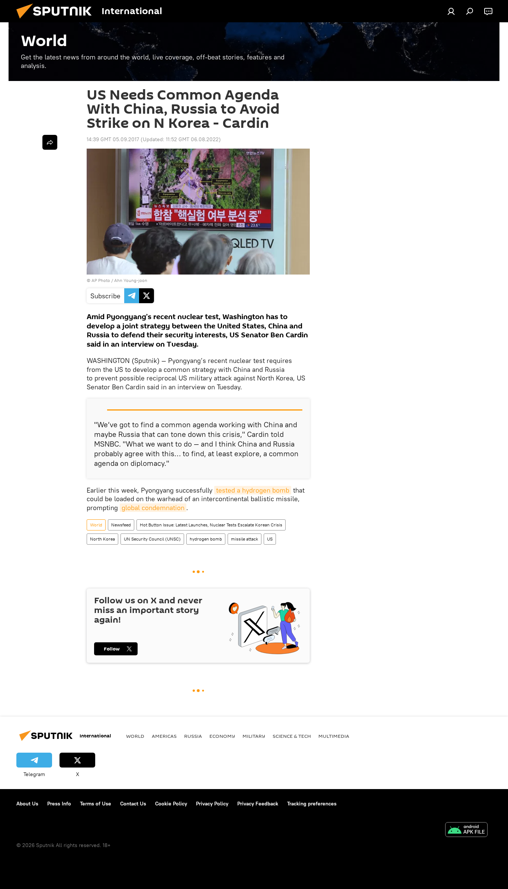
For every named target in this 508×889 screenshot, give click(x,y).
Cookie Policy (171, 803)
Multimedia (333, 736)
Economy (222, 736)
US (270, 539)
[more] (49, 142)
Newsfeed (121, 525)
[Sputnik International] (57, 20)
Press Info (59, 803)
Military (253, 736)
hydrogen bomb (206, 539)
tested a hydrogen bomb (252, 490)
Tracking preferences (312, 803)
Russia (193, 736)
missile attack (244, 539)
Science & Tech (292, 736)
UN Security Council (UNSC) (152, 539)
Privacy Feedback (257, 803)
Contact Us (133, 803)
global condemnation (153, 507)
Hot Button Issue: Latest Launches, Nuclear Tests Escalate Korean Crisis (211, 525)
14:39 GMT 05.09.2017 (113, 139)
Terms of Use (95, 803)
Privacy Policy (212, 803)
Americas (164, 736)
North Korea (102, 539)
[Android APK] (466, 830)
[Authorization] (451, 11)
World (96, 525)
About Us (27, 803)
